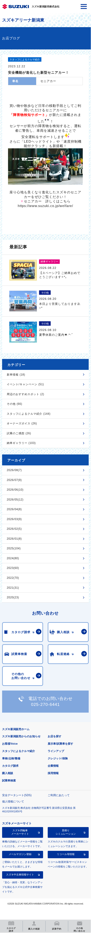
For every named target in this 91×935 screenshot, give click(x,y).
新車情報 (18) (16, 374)
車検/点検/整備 (11, 758)
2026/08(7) (14, 470)
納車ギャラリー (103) (21, 443)
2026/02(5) (14, 528)
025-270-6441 (45, 704)
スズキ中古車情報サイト (20, 874)
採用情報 (53, 773)
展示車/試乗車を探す (60, 743)
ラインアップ (56, 751)
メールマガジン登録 (20, 854)
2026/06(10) (15, 489)
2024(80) (13, 558)
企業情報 (53, 765)
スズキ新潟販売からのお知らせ (21, 736)
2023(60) (13, 568)
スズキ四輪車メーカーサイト (20, 832)
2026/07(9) (14, 480)
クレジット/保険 (58, 758)
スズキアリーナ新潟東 (23, 20)
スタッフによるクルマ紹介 (18, 751)
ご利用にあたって (59, 795)
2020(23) (13, 597)
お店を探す (54, 736)
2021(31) (13, 587)
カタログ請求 (10, 765)
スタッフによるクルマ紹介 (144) (28, 413)
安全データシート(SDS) (16, 795)
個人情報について (13, 801)
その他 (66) (14, 403)
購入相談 (7, 773)
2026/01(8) (14, 538)
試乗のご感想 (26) (19, 433)
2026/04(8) (14, 509)
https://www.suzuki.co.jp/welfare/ (45, 206)
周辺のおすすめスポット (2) (25, 394)
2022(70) (13, 577)
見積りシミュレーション (66, 832)
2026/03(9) (14, 519)
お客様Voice (10, 743)
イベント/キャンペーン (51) (25, 384)
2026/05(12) (15, 499)
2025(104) (14, 548)
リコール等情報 (66, 854)
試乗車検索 (9, 780)
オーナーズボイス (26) (22, 423)
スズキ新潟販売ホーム (16, 729)
